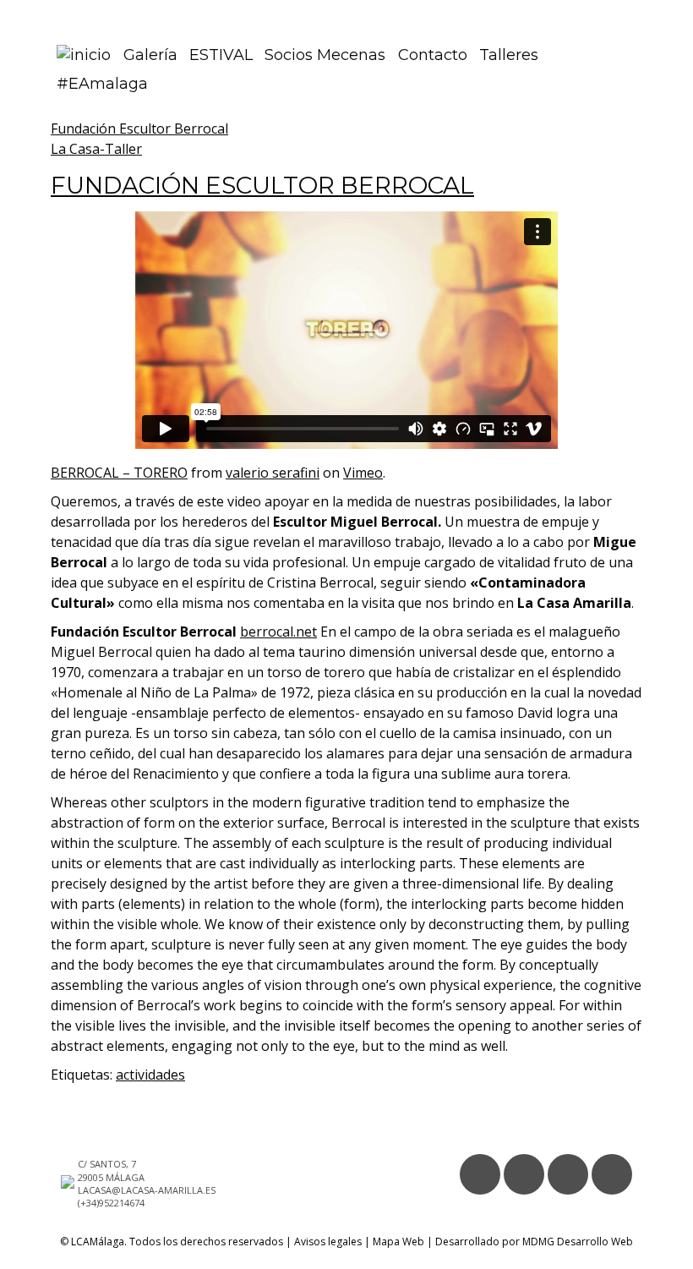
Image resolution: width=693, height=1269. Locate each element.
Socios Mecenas (325, 55)
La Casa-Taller (96, 148)
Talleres (508, 55)
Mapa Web (398, 1241)
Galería (150, 55)
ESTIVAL (221, 55)
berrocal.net (278, 631)
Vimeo (363, 472)
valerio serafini (272, 472)
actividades (150, 1074)
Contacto (432, 55)
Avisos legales (328, 1241)
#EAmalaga (102, 83)
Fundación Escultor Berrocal (139, 128)
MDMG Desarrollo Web (577, 1241)
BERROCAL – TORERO (119, 472)
